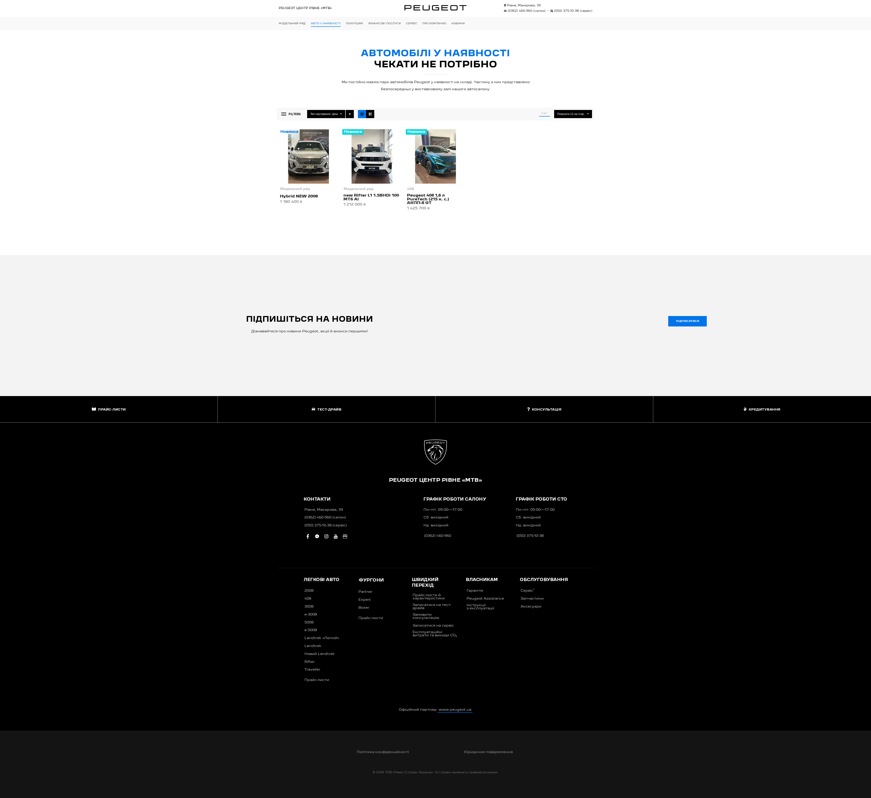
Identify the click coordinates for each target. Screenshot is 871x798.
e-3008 (310, 614)
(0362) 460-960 (526, 11)
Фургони (371, 580)
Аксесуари (531, 606)
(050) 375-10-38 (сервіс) (325, 525)
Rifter (309, 662)
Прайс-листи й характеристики (429, 597)
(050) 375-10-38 (572, 11)
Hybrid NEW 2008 (299, 196)
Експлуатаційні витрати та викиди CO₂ (435, 634)
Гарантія (475, 590)
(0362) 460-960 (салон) (325, 517)
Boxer (363, 607)
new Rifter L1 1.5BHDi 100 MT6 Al (371, 197)
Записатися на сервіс (433, 625)
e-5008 (310, 630)
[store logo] (435, 7)
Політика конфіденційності (383, 752)
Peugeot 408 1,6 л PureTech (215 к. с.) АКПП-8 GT (428, 199)
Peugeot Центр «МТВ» (305, 8)
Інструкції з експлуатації (480, 607)
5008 (308, 622)
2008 (308, 590)
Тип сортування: (320, 114)
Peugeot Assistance (485, 598)
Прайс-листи (316, 680)
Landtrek (312, 646)
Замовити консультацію (426, 616)
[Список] (370, 114)
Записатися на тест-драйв (432, 606)
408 (410, 189)
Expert (364, 599)
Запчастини (532, 598)
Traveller (312, 669)
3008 (308, 606)
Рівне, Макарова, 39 (523, 5)
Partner (365, 592)
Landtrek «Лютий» (321, 638)
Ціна (335, 114)
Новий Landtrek (319, 654)
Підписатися (687, 321)
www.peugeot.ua (455, 709)
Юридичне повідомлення (488, 752)
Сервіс (527, 590)
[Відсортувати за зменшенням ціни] (350, 114)
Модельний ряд (295, 189)
